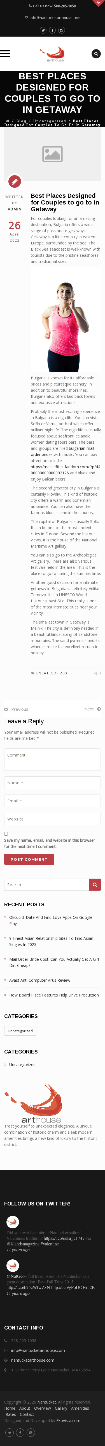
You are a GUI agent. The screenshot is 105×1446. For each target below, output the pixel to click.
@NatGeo (15, 1276)
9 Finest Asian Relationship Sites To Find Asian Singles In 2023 (51, 941)
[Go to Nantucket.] (8, 121)
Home (9, 1408)
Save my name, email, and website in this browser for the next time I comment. (49, 843)
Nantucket (46, 1402)
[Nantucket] (52, 54)
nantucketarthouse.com (32, 1360)
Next (89, 709)
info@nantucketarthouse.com (55, 17)
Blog (22, 121)
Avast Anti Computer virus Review (39, 980)
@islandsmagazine (22, 1244)
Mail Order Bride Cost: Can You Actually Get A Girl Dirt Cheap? (54, 962)
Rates (11, 1414)
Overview (42, 1408)
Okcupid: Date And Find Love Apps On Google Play (50, 920)
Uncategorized (49, 121)
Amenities (80, 1408)
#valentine (50, 1244)
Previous (19, 709)
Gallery (61, 1408)
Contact (27, 1414)
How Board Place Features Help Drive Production (54, 995)
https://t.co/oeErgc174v (64, 1238)
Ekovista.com (68, 1420)
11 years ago (18, 1249)
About (24, 1408)
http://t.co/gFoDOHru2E (73, 1287)
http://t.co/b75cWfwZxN (28, 1287)
